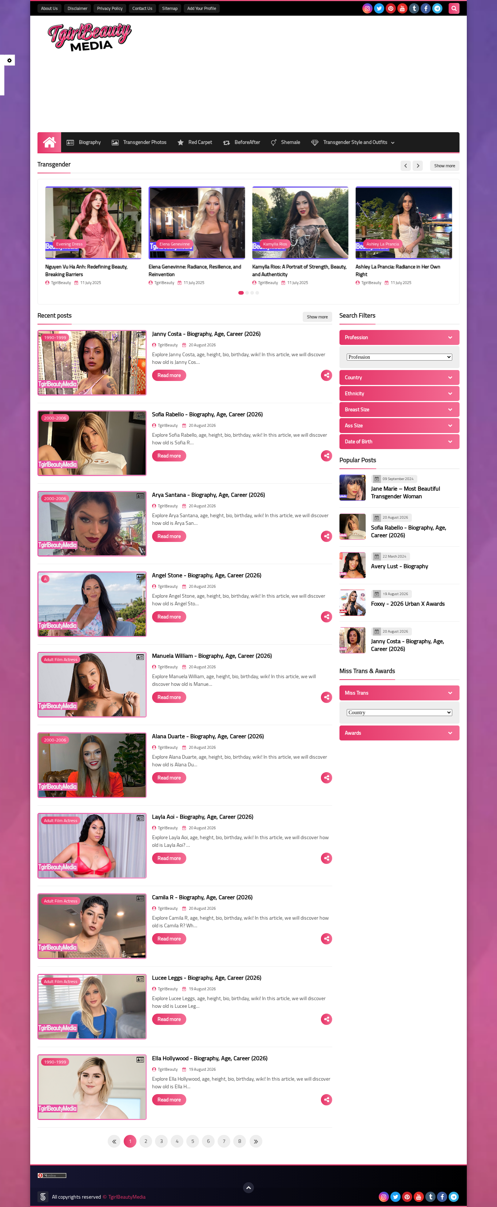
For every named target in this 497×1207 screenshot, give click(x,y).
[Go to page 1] (241, 293)
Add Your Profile (201, 8)
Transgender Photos (144, 142)
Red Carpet (199, 142)
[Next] (114, 1141)
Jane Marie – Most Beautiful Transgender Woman (405, 492)
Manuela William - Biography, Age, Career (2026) (212, 655)
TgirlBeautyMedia (127, 1197)
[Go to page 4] (257, 293)
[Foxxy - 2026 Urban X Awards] (352, 603)
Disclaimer (77, 8)
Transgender (54, 164)
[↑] (248, 1187)
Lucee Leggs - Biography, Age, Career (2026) (206, 977)
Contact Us (142, 8)
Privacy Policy (110, 8)
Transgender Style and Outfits (354, 142)
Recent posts (54, 315)
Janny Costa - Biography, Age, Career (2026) (206, 333)
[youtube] (402, 8)
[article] (93, 235)
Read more (169, 375)
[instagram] (367, 8)
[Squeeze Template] (42, 1196)
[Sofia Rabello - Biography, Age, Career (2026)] (352, 527)
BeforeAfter (247, 142)
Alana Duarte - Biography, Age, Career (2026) (208, 736)
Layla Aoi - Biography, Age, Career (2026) (202, 816)
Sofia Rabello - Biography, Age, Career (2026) (207, 414)
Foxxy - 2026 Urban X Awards (408, 603)
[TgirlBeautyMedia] (90, 37)
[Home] (49, 142)
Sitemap (170, 8)
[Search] (454, 8)
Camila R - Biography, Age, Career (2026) (202, 897)
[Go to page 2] (247, 293)
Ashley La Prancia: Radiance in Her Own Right (398, 270)
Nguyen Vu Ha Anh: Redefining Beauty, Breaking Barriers (86, 270)
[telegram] (437, 8)
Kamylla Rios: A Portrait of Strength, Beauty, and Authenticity (299, 270)
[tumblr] (414, 8)
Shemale (290, 142)
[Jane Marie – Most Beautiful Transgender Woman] (352, 488)
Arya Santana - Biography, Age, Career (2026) (208, 494)
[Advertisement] (327, 74)
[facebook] (426, 8)
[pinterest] (391, 8)
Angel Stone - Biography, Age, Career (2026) (206, 575)
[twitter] (379, 8)
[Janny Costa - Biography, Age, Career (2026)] (352, 640)
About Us (49, 8)
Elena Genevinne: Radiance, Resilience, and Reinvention (195, 270)
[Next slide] (418, 166)
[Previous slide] (406, 166)
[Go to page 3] (252, 293)
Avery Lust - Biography (399, 566)
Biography (89, 142)
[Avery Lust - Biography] (352, 565)
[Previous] (256, 1141)
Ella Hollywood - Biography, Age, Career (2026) (209, 1058)
